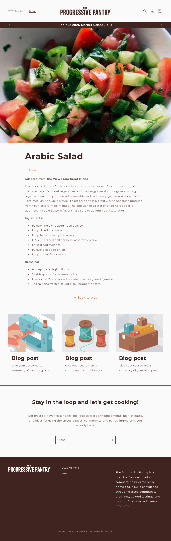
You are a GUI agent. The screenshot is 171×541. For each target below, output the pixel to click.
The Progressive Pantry (79, 531)
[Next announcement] (161, 25)
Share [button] (32, 170)
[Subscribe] (111, 440)
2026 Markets (70, 467)
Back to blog (87, 297)
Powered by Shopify (101, 531)
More (65, 473)
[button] (33, 11)
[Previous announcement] (9, 25)
